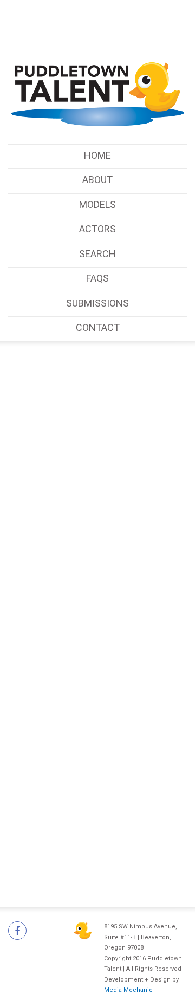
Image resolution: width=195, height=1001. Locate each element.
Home (97, 155)
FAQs (97, 278)
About (97, 179)
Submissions (97, 303)
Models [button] (97, 204)
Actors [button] (97, 229)
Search (97, 253)
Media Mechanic (128, 989)
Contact (98, 327)
